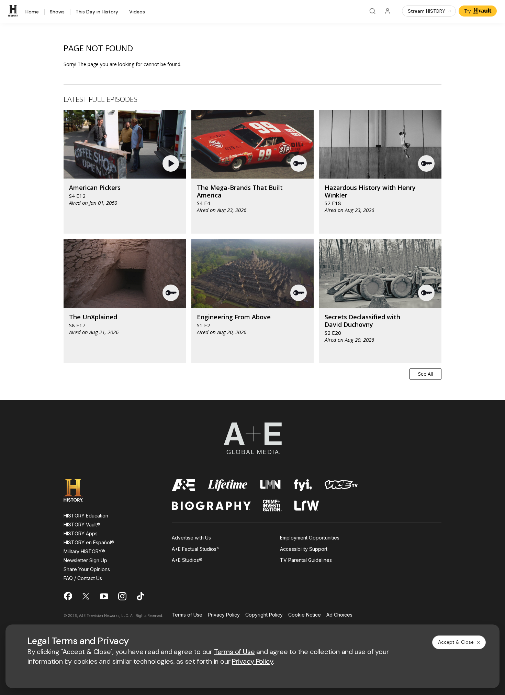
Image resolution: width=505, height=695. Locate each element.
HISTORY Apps (81, 533)
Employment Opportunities (309, 538)
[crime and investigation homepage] (272, 506)
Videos (137, 12)
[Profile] (387, 11)
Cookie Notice (304, 615)
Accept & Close (456, 642)
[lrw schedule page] (306, 506)
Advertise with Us (191, 538)
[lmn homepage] (271, 485)
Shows (57, 12)
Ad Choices (339, 615)
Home (32, 12)
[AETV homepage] (184, 485)
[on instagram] (122, 596)
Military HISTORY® (84, 551)
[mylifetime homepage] (228, 485)
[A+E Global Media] (252, 438)
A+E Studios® (187, 560)
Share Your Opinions (87, 569)
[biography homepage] (211, 506)
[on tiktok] (140, 596)
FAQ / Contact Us (83, 578)
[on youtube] (104, 596)
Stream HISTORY (426, 11)
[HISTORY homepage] (78, 490)
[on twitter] (86, 596)
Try (467, 11)
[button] (171, 163)
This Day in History (97, 12)
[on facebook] (68, 596)
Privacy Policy (224, 615)
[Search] (372, 11)
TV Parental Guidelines (306, 560)
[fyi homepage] (303, 485)
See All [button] (425, 374)
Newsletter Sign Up (85, 560)
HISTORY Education (86, 515)
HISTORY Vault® (82, 524)
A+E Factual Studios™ (196, 549)
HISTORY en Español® (89, 542)
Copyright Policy (264, 615)
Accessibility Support (303, 549)
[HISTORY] (14, 11)
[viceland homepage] (341, 485)
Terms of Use (187, 615)
